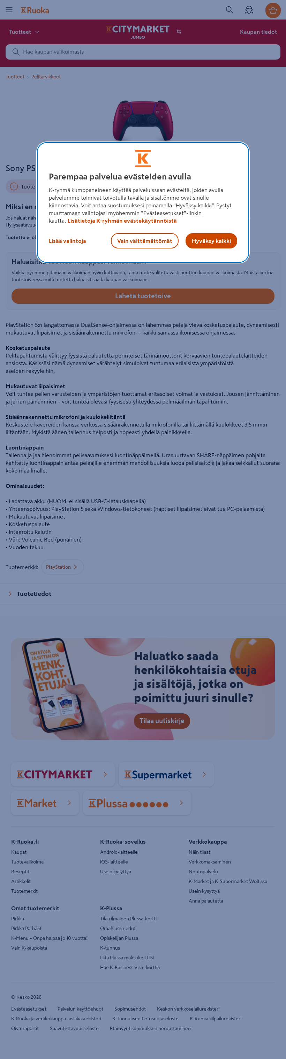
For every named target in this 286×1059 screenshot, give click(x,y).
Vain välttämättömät (144, 241)
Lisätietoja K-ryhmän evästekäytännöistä (122, 220)
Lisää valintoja (67, 241)
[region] (143, 202)
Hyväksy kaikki (211, 241)
